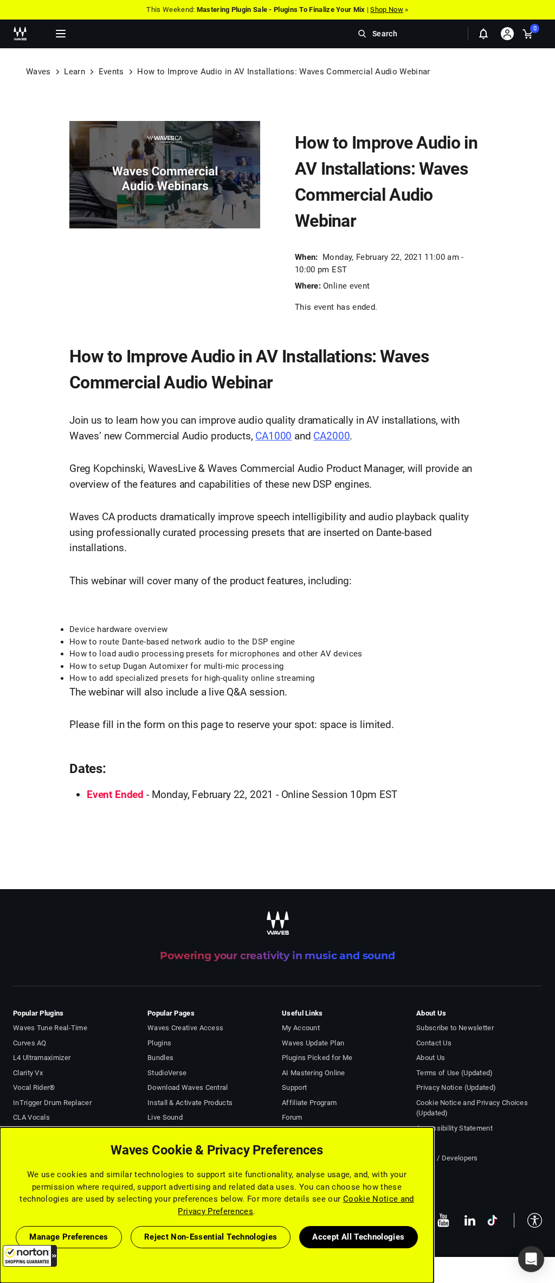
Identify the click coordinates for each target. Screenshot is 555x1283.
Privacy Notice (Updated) (456, 1087)
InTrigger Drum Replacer (52, 1103)
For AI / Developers (447, 1158)
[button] (30, 1256)
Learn (74, 71)
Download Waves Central (187, 1087)
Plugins (159, 1043)
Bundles (160, 1058)
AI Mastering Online (313, 1073)
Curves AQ (30, 1043)
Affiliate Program (309, 1103)
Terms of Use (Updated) (454, 1073)
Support (294, 1087)
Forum (292, 1117)
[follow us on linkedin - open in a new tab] (469, 1220)
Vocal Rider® (34, 1087)
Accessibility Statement (454, 1128)
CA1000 (273, 436)
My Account (301, 1028)
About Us (430, 1058)
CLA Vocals (31, 1117)
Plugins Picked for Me (317, 1058)
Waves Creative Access (185, 1028)
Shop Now (386, 9)
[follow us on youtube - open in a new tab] (443, 1220)
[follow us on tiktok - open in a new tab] (492, 1220)
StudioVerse (166, 1073)
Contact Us (433, 1043)
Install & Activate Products (190, 1103)
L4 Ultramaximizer (41, 1058)
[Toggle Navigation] (60, 33)
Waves (38, 71)
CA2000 (331, 436)
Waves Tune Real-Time (50, 1028)
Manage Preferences (68, 1237)
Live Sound (165, 1117)
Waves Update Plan (313, 1043)
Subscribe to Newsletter (455, 1028)
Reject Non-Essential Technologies (211, 1237)
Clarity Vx (28, 1073)
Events (111, 71)
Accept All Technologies (358, 1237)
